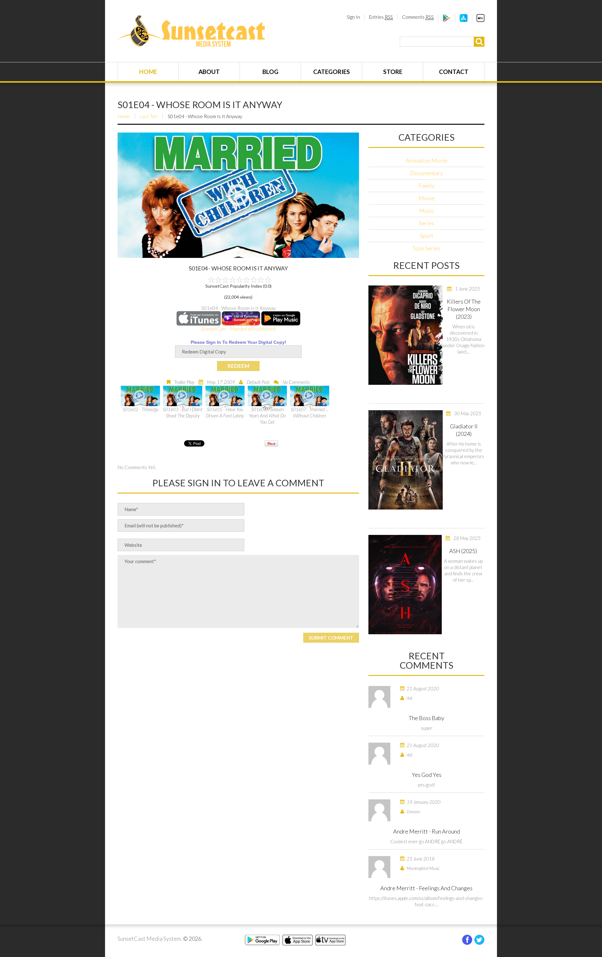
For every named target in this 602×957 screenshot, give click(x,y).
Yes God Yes (426, 774)
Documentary (426, 173)
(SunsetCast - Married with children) (238, 329)
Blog (270, 71)
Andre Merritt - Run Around (426, 831)
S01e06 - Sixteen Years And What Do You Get (267, 415)
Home (148, 71)
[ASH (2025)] (405, 584)
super (426, 728)
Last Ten (148, 116)
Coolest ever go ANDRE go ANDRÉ (426, 841)
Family (427, 185)
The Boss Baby (426, 717)
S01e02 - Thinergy (140, 409)
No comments (296, 382)
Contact (453, 71)
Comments (418, 17)
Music (426, 210)
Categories (331, 71)
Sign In (353, 17)
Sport (426, 235)
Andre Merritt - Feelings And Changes (426, 888)
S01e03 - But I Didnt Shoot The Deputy (183, 412)
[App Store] (463, 20)
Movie (427, 198)
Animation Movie (426, 160)
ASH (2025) (463, 550)
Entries (381, 17)
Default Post (258, 382)
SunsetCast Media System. (150, 938)
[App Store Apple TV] (480, 20)
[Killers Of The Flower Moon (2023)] (405, 335)
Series (426, 223)
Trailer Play (184, 382)
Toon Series (426, 248)
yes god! (426, 784)
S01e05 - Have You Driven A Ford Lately (225, 412)
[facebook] (467, 940)
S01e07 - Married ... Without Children (310, 412)
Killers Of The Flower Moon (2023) (464, 309)
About (209, 71)
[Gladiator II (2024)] (405, 460)
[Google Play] (447, 20)
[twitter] (479, 940)
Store (392, 71)
